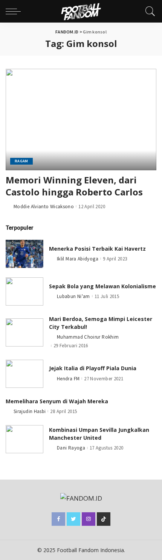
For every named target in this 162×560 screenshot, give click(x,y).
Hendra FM (68, 378)
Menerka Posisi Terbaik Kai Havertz (97, 248)
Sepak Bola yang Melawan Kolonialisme (102, 286)
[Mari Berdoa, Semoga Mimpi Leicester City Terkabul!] (24, 332)
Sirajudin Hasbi (30, 411)
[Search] (148, 11)
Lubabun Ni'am (73, 296)
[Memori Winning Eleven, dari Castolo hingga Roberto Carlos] (81, 119)
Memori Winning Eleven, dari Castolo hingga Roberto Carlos (74, 186)
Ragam (21, 161)
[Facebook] (58, 519)
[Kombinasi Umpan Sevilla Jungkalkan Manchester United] (24, 439)
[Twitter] (73, 519)
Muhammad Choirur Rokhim (88, 336)
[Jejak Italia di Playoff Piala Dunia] (24, 374)
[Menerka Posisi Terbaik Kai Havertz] (24, 254)
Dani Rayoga (71, 447)
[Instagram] (88, 519)
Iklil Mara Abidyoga (77, 258)
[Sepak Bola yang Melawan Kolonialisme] (24, 291)
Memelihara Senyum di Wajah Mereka (57, 401)
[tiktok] (103, 519)
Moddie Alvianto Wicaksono (44, 206)
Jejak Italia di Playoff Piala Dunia (92, 368)
